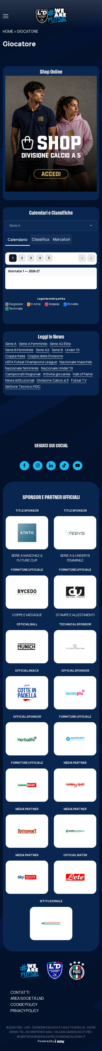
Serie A (11, 343)
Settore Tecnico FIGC (23, 386)
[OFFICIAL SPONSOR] (75, 692)
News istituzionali (19, 380)
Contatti (19, 992)
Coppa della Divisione (45, 355)
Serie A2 (42, 349)
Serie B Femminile (19, 349)
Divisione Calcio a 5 (53, 380)
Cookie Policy (23, 1004)
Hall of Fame (83, 374)
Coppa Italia (15, 355)
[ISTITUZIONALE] (51, 923)
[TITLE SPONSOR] (27, 532)
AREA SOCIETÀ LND (27, 998)
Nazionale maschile (76, 361)
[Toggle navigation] (5, 16)
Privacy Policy (24, 1010)
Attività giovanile (56, 374)
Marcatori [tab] (61, 239)
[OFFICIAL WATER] (75, 877)
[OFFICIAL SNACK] (27, 692)
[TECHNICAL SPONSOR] (75, 646)
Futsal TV (79, 380)
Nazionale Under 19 (57, 368)
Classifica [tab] (40, 239)
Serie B (57, 349)
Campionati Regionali (23, 374)
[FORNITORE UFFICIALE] (27, 592)
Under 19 (72, 349)
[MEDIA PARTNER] (75, 785)
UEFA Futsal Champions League (31, 361)
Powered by (46, 1041)
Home (8, 31)
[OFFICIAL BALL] (27, 646)
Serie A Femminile (33, 343)
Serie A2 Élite (60, 343)
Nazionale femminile (22, 368)
